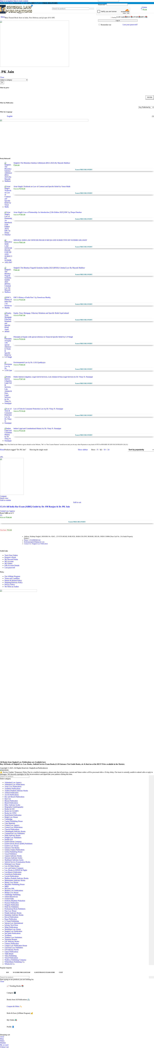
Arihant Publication (11, 793)
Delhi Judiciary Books (12, 835)
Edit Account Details (12, 565)
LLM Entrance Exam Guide (44, 972)
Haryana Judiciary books (13, 858)
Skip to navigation (6, 1)
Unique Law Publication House (16, 946)
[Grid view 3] (119, 449)
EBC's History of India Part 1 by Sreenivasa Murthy (32, 297)
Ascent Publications (12, 795)
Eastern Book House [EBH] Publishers (18, 844)
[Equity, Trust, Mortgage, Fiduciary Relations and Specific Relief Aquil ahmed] (8, 322)
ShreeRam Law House (13, 929)
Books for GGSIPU (12, 811)
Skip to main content (20, 1)
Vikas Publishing (11, 956)
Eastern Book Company (13, 842)
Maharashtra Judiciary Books (15, 880)
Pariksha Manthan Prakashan (15, 901)
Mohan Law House (11, 893)
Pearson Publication (12, 903)
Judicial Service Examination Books (17, 862)
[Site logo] (16, 14)
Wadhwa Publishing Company (15, 960)
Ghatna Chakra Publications (14, 850)
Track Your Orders (11, 555)
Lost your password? (130, 25)
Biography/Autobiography (14, 807)
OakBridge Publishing (12, 895)
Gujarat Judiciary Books (13, 856)
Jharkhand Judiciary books (14, 860)
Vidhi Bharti (9, 954)
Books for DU (10, 809)
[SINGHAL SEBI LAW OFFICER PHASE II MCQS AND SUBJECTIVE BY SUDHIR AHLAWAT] (8, 251)
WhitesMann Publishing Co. (15, 962)
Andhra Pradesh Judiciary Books (16, 791)
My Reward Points (11, 559)
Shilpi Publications (11, 927)
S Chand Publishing (12, 921)
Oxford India (9, 899)
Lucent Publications (12, 876)
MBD (7, 886)
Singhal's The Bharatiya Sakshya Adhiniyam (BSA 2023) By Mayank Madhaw (42, 163)
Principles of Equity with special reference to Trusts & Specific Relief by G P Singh (43, 337)
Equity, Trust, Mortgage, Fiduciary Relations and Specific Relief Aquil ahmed (41, 313)
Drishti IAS (9, 840)
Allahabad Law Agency (13, 782)
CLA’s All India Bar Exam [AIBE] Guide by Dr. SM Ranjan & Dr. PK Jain (35, 506)
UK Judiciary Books (12, 941)
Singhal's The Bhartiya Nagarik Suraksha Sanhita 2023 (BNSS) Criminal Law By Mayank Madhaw (49, 268)
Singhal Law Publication (13, 931)
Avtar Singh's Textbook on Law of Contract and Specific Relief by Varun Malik (42, 186)
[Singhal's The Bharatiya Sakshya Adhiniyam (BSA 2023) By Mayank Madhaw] (8, 172)
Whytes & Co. (10, 964)
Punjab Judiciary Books (13, 913)
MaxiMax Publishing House (15, 884)
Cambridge (8, 819)
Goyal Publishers (11, 854)
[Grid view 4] (123, 449)
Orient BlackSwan (11, 897)
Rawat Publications (11, 917)
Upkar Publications (11, 952)
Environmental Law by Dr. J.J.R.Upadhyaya (29, 362)
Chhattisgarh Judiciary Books (15, 831)
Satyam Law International (14, 923)
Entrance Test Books (12, 848)
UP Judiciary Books (12, 950)
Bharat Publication (11, 801)
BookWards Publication (13, 815)
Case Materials (10, 823)
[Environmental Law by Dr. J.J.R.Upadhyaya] (8, 366)
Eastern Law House (12, 846)
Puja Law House (10, 911)
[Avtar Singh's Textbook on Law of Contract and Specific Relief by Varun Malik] (8, 197)
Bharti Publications (11, 803)
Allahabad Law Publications (15, 784)
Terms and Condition (12, 578)
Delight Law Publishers (13, 837)
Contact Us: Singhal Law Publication (36, 544)
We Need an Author (12, 587)
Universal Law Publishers (14, 948)
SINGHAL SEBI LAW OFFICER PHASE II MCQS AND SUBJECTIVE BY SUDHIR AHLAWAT (50, 240)
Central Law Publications (14, 827)
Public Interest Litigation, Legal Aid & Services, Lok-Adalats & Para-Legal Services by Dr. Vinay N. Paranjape (53, 377)
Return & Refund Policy (13, 580)
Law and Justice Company (14, 868)
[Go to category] (2, 82)
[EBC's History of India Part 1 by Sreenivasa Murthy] (8, 302)
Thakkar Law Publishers (13, 937)
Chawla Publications (12, 829)
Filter (149, 97)
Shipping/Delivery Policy (14, 582)
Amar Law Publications (13, 787)
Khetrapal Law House (12, 864)
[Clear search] (87, 8)
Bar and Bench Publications (14, 797)
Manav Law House (11, 882)
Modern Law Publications (14, 890)
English (9, 116)
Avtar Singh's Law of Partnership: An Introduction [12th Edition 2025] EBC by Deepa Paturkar (48, 212)
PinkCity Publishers (12, 907)
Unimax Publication (12, 943)
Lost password (10, 568)
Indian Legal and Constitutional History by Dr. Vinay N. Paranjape (37, 428)
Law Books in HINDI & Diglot (16, 870)
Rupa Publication (11, 919)
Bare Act (8, 799)
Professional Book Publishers (15, 909)
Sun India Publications (13, 933)
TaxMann (8, 935)
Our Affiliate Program (12, 576)
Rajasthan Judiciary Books (14, 915)
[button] (77, 502)
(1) (1, 515)
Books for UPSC (11, 813)
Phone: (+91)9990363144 (32, 540)
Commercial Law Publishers (15, 833)
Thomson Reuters (11, 939)
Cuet (61, 972)
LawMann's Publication (13, 872)
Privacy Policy (10, 584)
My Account (9, 561)
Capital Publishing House (14, 821)
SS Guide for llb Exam (21, 972)
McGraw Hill (9, 888)
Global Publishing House (13, 852)
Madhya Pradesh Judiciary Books (16, 878)
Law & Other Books (12, 866)
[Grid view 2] (115, 449)
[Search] (91, 8)
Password (102, 5)
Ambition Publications (12, 789)
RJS (7, 972)
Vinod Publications (11, 958)
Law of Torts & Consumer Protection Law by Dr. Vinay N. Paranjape (38, 409)
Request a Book (10, 557)
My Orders (8, 563)
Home (2, 450)
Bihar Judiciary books (12, 805)
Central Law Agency (7, 511)
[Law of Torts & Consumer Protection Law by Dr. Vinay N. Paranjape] (8, 416)
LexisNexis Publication (13, 874)
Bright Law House (11, 817)
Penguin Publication (12, 905)
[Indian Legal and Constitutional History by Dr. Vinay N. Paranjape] (8, 435)
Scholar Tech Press (11, 925)
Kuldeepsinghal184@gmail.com (34, 542)
